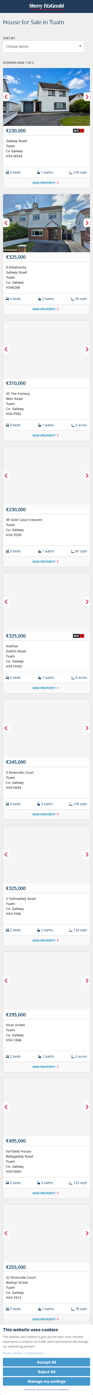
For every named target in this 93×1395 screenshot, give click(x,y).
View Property (43, 183)
